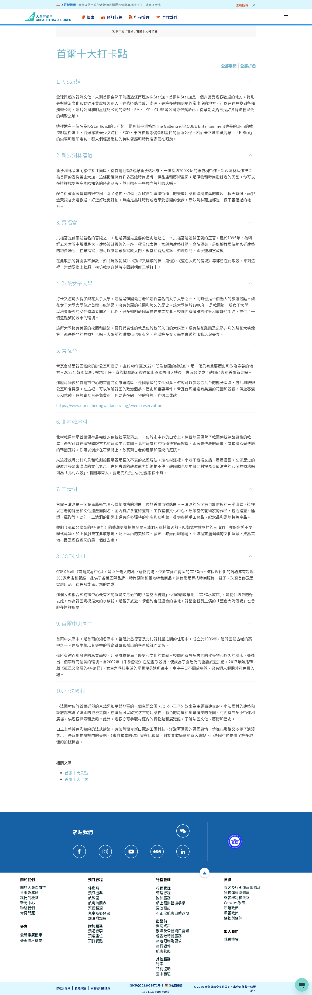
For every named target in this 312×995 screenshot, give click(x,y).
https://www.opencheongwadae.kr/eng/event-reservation (109, 405)
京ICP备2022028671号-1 (146, 985)
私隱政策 (80, 988)
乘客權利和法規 (101, 988)
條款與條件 (63, 988)
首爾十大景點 (76, 773)
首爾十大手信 (76, 779)
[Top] (204, 872)
